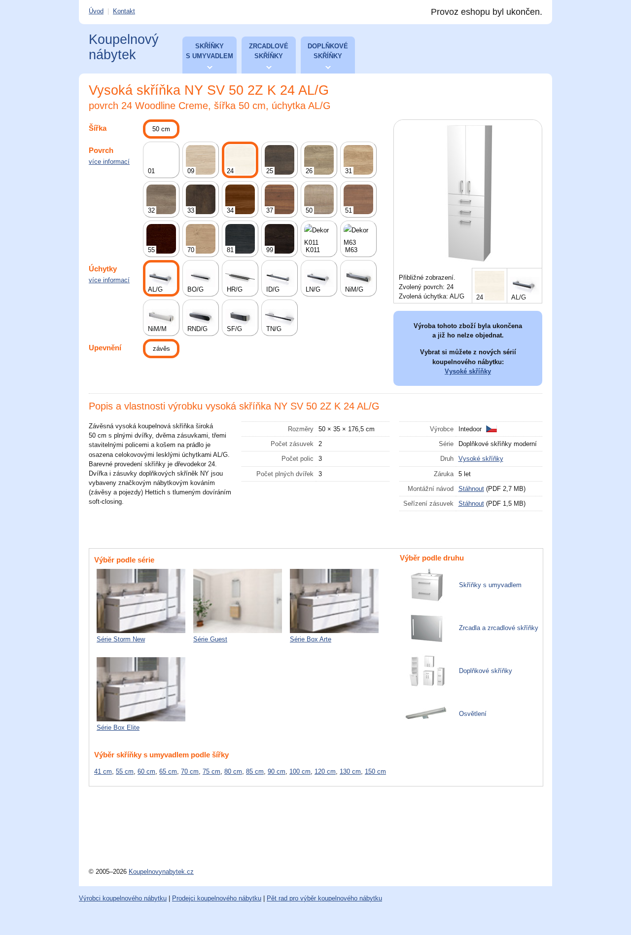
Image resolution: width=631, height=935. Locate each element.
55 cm (125, 771)
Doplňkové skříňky (328, 51)
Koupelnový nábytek (124, 47)
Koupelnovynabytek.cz (161, 871)
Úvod (96, 11)
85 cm (255, 771)
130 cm (350, 771)
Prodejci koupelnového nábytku (216, 898)
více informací (109, 161)
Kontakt (124, 11)
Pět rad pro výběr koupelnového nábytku (324, 898)
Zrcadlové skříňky (268, 51)
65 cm (168, 771)
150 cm (375, 771)
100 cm (300, 771)
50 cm (161, 129)
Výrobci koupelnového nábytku (123, 898)
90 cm (276, 771)
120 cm (325, 771)
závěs (161, 348)
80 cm (233, 771)
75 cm (211, 771)
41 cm (103, 771)
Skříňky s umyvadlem (209, 51)
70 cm (190, 771)
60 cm (146, 771)
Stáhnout (471, 488)
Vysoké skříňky (468, 371)
